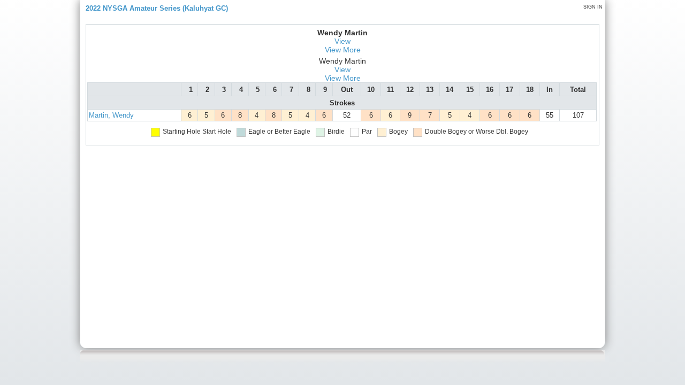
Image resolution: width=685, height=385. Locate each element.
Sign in (593, 7)
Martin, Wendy (111, 115)
